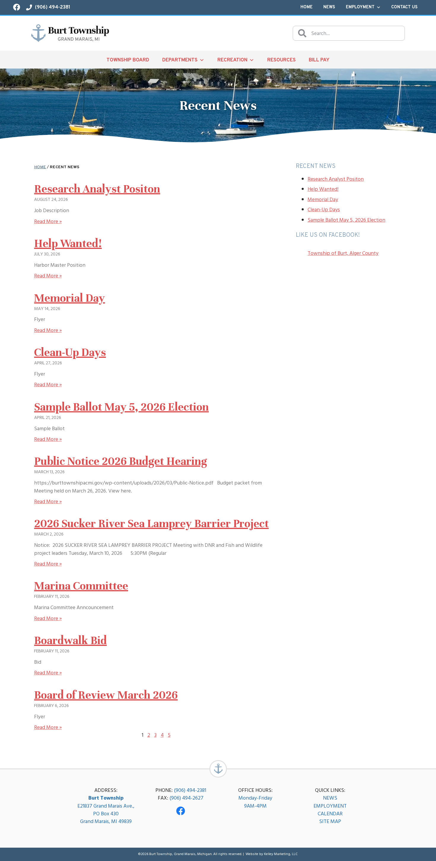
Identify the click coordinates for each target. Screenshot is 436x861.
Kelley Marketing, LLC (281, 854)
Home (306, 7)
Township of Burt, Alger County (343, 253)
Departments (180, 60)
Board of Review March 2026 (106, 695)
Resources (281, 60)
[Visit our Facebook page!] (16, 7)
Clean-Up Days (70, 352)
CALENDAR (330, 813)
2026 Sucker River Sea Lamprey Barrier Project (151, 523)
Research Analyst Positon (97, 189)
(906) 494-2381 (190, 790)
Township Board (127, 60)
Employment (360, 7)
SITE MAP (330, 821)
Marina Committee (81, 586)
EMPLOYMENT (330, 806)
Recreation (232, 60)
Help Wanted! (68, 243)
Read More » (48, 221)
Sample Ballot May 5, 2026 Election (121, 407)
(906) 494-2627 (186, 798)
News (329, 7)
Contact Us (404, 7)
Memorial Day (69, 298)
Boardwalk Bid (70, 640)
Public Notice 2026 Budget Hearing (120, 461)
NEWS (330, 798)
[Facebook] (180, 810)
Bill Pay (319, 60)
